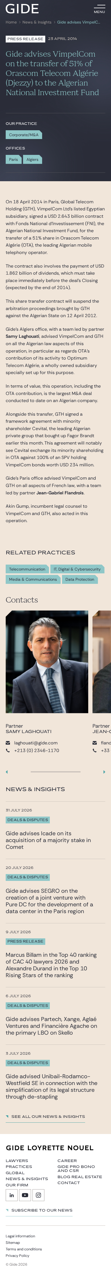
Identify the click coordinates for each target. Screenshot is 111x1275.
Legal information (20, 1236)
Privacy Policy (17, 1255)
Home (11, 22)
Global (15, 1173)
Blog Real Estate (79, 1177)
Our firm (17, 1185)
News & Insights (37, 22)
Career (67, 1161)
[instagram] (38, 1195)
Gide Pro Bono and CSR (76, 1169)
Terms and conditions (24, 1249)
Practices (19, 1167)
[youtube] (25, 1195)
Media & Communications (33, 579)
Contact (68, 1183)
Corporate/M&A (23, 134)
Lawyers (17, 1161)
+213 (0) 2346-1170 (36, 750)
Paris (13, 159)
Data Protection (79, 579)
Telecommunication (27, 569)
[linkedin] (12, 1195)
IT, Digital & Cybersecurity (77, 569)
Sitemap (13, 1242)
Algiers (32, 159)
